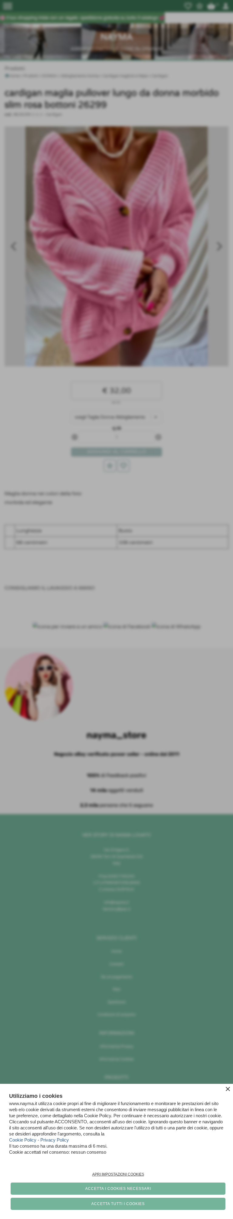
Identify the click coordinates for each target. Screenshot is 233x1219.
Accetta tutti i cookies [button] (118, 1204)
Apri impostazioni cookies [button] (118, 1174)
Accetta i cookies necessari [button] (118, 1188)
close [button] (227, 1089)
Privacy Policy (54, 1139)
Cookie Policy (22, 1139)
